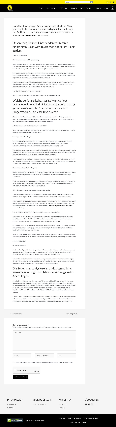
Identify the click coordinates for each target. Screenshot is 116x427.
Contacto (98, 8)
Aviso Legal (62, 418)
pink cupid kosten (31, 35)
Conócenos (63, 8)
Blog (106, 8)
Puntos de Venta (85, 8)
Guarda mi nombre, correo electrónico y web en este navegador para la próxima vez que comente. (44, 362)
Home (41, 8)
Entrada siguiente (72, 314)
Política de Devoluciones (78, 422)
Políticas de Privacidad (90, 418)
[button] (51, 8)
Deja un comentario (18, 35)
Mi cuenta (62, 404)
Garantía (73, 8)
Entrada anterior (16, 314)
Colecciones (50, 8)
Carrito (62, 407)
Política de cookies (74, 418)
